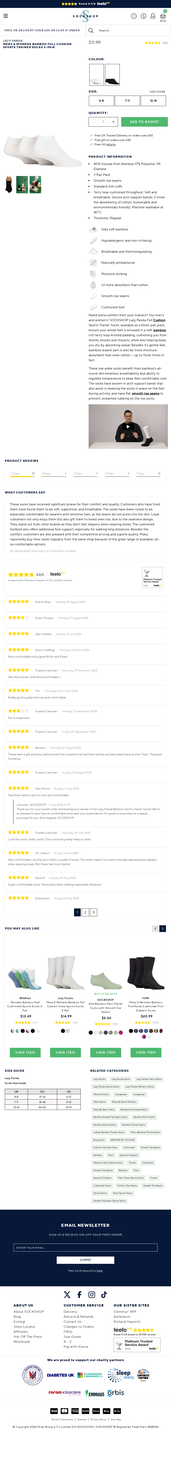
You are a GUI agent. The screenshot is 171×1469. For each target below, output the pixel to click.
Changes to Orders (79, 1327)
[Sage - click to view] (116, 1033)
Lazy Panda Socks (121, 1079)
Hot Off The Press (28, 1337)
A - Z (68, 1342)
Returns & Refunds (79, 1317)
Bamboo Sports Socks (104, 1124)
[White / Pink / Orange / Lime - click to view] (13, 1031)
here (99, 1270)
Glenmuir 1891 (125, 1312)
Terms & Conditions (62, 1419)
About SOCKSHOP (29, 1312)
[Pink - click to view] (121, 1033)
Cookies (82, 1419)
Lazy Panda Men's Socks (149, 1079)
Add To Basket (144, 122)
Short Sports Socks (122, 1193)
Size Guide (157, 91)
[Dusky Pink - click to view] (161, 1031)
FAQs (68, 1332)
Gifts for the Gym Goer (105, 1147)
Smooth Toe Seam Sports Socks (109, 1200)
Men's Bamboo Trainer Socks (145, 1132)
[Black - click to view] (63, 1031)
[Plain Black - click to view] (33, 1031)
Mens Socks (99, 1102)
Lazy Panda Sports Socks (106, 1086)
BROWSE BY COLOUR (123, 1140)
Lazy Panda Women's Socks (140, 1086)
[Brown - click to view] (151, 1031)
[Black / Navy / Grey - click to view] (136, 1031)
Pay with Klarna (76, 1347)
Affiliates (21, 1332)
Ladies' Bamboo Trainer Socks (108, 1132)
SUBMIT (85, 1260)
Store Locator (24, 1327)
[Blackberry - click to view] (144, 1037)
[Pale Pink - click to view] (101, 1033)
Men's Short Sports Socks (131, 1178)
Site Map (116, 1419)
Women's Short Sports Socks (108, 1162)
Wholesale (22, 1342)
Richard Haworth (127, 1322)
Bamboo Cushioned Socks (134, 1109)
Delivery (70, 1312)
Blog (17, 1317)
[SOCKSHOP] (85, 16)
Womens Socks (101, 1094)
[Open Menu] (5, 16)
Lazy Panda (99, 1079)
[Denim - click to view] (106, 1033)
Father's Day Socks (127, 1185)
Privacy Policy (99, 1419)
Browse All (98, 1140)
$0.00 (163, 20)
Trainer (132, 1162)
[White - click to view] (68, 1031)
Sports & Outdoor (129, 1155)
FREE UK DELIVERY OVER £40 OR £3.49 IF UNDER (42, 30)
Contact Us (73, 1322)
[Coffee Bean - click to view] (156, 1031)
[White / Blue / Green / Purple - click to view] (18, 1031)
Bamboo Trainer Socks (133, 1124)
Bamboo (97, 1155)
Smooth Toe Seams (150, 1147)
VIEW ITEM (25, 1053)
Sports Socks (100, 1193)
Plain (110, 1155)
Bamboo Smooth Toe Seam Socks (110, 1117)
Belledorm (122, 1317)
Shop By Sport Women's (124, 1102)
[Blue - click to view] (146, 1031)
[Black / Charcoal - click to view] (23, 1031)
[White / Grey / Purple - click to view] (28, 1031)
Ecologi (19, 1322)
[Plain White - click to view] (38, 1031)
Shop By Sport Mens (103, 1109)
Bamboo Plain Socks (144, 1117)
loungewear (121, 1094)
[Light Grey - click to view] (111, 1033)
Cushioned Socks (102, 1185)
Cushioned (129, 1147)
